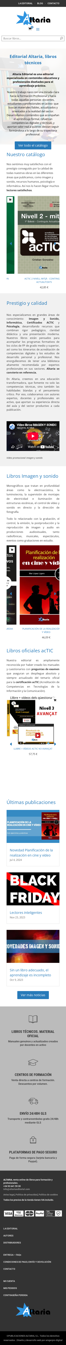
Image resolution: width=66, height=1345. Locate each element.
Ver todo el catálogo (33, 145)
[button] (55, 243)
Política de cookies (48, 1194)
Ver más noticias (33, 995)
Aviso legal (9, 1194)
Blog (40, 3)
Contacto (53, 3)
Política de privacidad (27, 1194)
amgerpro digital (53, 1340)
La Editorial (25, 3)
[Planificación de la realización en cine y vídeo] (33, 623)
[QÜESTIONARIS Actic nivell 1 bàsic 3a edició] (33, 774)
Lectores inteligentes (26, 912)
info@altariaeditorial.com (16, 1189)
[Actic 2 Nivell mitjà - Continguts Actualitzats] (33, 273)
